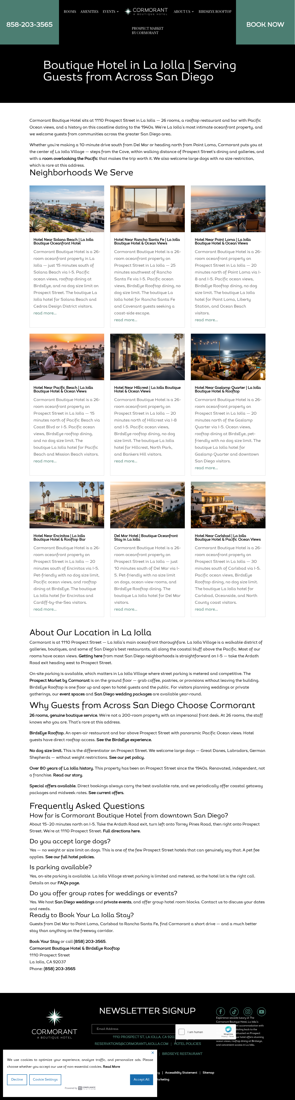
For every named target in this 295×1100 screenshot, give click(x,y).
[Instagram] (247, 1011)
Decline (17, 1079)
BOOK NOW (265, 25)
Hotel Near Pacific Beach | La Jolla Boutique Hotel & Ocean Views (63, 389)
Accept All (142, 1079)
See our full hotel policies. (70, 857)
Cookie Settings (45, 1079)
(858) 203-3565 (90, 942)
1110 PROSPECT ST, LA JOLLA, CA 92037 (145, 1037)
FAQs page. (69, 883)
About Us (182, 11)
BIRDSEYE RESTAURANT (182, 1054)
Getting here (90, 656)
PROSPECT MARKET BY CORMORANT (147, 30)
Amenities (89, 11)
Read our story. (68, 775)
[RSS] (261, 1011)
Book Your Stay (45, 942)
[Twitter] (234, 1011)
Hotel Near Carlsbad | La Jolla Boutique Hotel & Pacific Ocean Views (228, 538)
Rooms (70, 11)
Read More (111, 1067)
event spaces (72, 694)
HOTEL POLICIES (187, 1044)
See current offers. (106, 793)
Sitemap (208, 1072)
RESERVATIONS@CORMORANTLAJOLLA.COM (131, 1044)
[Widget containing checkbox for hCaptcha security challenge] (205, 1031)
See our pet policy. (127, 758)
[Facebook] (220, 1011)
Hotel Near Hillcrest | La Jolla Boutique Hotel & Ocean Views (147, 389)
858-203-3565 (29, 25)
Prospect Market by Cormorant (60, 681)
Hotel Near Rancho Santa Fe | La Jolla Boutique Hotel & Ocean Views (147, 241)
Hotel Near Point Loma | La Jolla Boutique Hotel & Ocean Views (223, 241)
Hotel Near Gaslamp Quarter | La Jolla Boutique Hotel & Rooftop (228, 389)
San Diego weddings (74, 902)
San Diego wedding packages (123, 694)
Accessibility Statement (181, 1072)
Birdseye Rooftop (215, 11)
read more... (45, 313)
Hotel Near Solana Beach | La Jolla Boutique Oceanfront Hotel (63, 241)
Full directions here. (122, 831)
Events (109, 11)
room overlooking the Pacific (70, 159)
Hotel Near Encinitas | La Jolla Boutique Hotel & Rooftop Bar (59, 538)
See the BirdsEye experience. (124, 740)
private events (117, 902)
